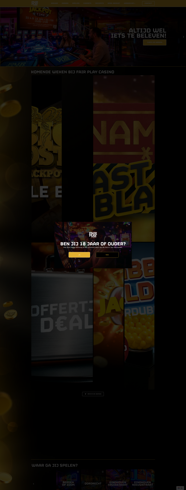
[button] (129, 224)
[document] (93, 245)
